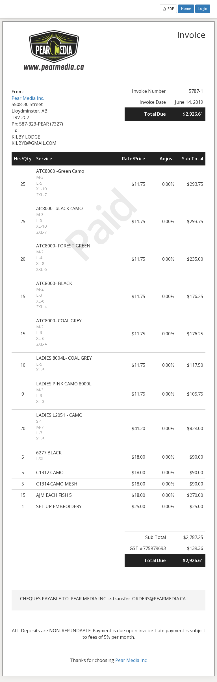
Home (186, 8)
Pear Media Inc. (28, 98)
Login (202, 8)
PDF (170, 8)
